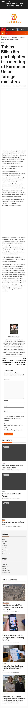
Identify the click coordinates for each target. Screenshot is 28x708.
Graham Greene (15, 611)
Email (5, 406)
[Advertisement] (14, 104)
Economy (4, 545)
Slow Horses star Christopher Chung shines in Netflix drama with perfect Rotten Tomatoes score (14, 698)
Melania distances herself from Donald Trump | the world (20, 361)
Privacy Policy (18, 5)
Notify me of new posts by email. (13, 430)
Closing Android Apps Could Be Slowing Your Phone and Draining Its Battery (13, 637)
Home (3, 539)
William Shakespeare (7, 86)
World (2, 42)
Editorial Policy (10, 5)
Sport (3, 552)
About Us (8, 3)
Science (4, 548)
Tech (4, 633)
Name (6, 400)
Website (6, 411)
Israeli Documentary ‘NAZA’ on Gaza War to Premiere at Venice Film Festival (13, 607)
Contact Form (15, 3)
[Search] (26, 33)
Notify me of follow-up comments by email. (13, 426)
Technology (5, 550)
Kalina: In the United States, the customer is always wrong (8, 361)
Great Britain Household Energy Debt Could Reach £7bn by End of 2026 (13, 668)
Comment (7, 379)
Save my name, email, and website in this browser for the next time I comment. (14, 418)
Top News (5, 541)
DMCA (21, 3)
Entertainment (5, 554)
